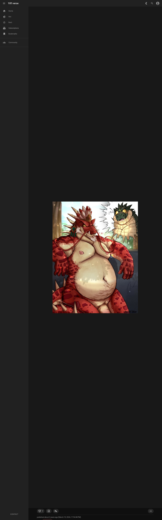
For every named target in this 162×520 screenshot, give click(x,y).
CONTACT (14, 514)
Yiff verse (13, 3)
